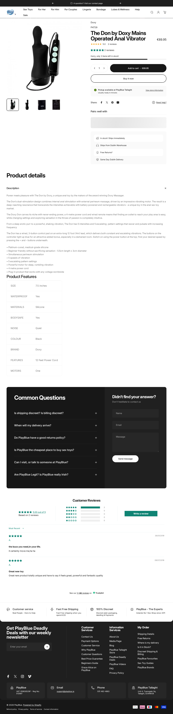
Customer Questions (91, 654)
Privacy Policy (116, 673)
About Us (114, 636)
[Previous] (53, 3)
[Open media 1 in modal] (44, 58)
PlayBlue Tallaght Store (118, 651)
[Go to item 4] (56, 105)
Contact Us (87, 636)
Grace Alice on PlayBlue (88, 669)
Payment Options (90, 641)
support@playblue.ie (65, 691)
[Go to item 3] (42, 105)
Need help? (161, 102)
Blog (111, 645)
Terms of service (36, 709)
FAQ (111, 668)
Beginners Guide (89, 663)
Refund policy (12, 709)
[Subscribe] (47, 647)
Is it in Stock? (144, 647)
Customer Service (90, 645)
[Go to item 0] (13, 105)
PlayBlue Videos (117, 664)
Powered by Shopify (32, 705)
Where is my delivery (148, 642)
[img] (15, 536)
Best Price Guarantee (92, 658)
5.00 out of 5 (39, 512)
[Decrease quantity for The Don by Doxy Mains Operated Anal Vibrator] (94, 68)
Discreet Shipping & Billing (148, 653)
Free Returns (144, 638)
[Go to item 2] (27, 105)
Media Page (115, 641)
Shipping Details (146, 634)
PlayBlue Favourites (148, 658)
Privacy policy (23, 709)
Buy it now (128, 78)
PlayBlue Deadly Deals (117, 658)
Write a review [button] (141, 513)
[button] (97, 50)
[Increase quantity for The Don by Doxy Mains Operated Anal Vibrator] (104, 68)
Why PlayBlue (88, 649)
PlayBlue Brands (146, 667)
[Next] (120, 3)
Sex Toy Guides (145, 663)
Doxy (93, 22)
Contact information (51, 709)
